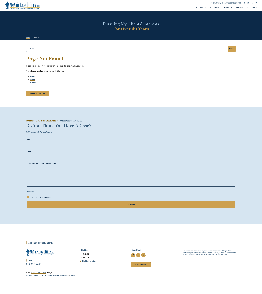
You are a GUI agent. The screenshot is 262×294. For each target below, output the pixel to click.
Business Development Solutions (59, 275)
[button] (259, 278)
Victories (239, 7)
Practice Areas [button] (214, 7)
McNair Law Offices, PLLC (38, 273)
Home (195, 7)
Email (29, 151)
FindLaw (73, 275)
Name (29, 139)
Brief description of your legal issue (41, 163)
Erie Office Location (89, 261)
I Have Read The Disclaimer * (41, 197)
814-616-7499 (250, 3)
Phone (134, 139)
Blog (246, 7)
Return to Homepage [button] (37, 94)
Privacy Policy (44, 275)
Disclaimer (30, 192)
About (202, 7)
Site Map (36, 275)
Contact (254, 7)
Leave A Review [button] (141, 264)
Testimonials (228, 7)
